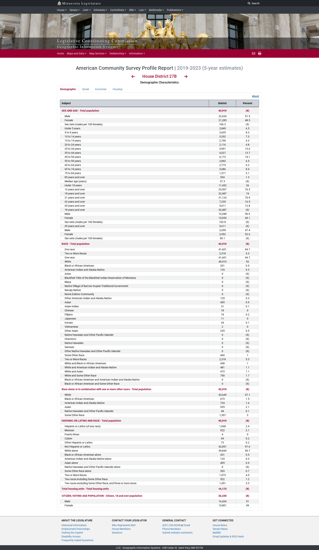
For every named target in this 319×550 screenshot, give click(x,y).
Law (141, 10)
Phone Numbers (171, 528)
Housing (117, 89)
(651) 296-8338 (171, 525)
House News (220, 525)
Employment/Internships (75, 528)
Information (136, 53)
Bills (131, 10)
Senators (117, 532)
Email (187, 525)
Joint (85, 10)
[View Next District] (186, 77)
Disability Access (70, 536)
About (255, 96)
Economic (101, 89)
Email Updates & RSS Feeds (228, 536)
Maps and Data (75, 53)
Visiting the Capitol (72, 532)
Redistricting (117, 53)
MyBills (217, 532)
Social (85, 89)
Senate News (220, 528)
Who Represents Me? (124, 525)
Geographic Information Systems (87, 46)
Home (60, 53)
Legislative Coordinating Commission (97, 40)
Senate (74, 10)
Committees (117, 10)
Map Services (96, 53)
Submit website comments (177, 532)
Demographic (68, 89)
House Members (121, 528)
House (60, 10)
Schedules (99, 10)
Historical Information (74, 525)
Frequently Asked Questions (77, 540)
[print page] (259, 53)
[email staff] (254, 53)
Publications (174, 10)
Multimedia (155, 10)
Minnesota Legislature (81, 3)
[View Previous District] (133, 77)
